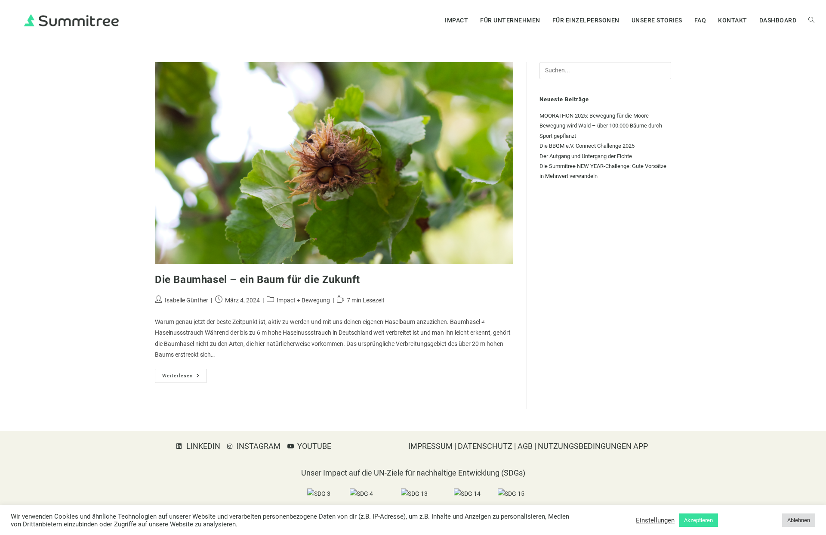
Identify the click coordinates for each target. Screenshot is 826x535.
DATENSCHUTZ (485, 446)
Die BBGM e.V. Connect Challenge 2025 (587, 146)
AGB (525, 446)
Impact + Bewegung (303, 300)
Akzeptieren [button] (698, 520)
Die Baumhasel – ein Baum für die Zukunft (257, 280)
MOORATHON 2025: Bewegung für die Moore (594, 115)
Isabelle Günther (186, 300)
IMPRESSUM (430, 446)
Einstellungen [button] (655, 520)
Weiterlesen (184, 374)
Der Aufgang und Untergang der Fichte (585, 156)
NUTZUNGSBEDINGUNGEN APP (594, 446)
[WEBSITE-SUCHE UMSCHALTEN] (811, 20)
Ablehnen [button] (798, 520)
